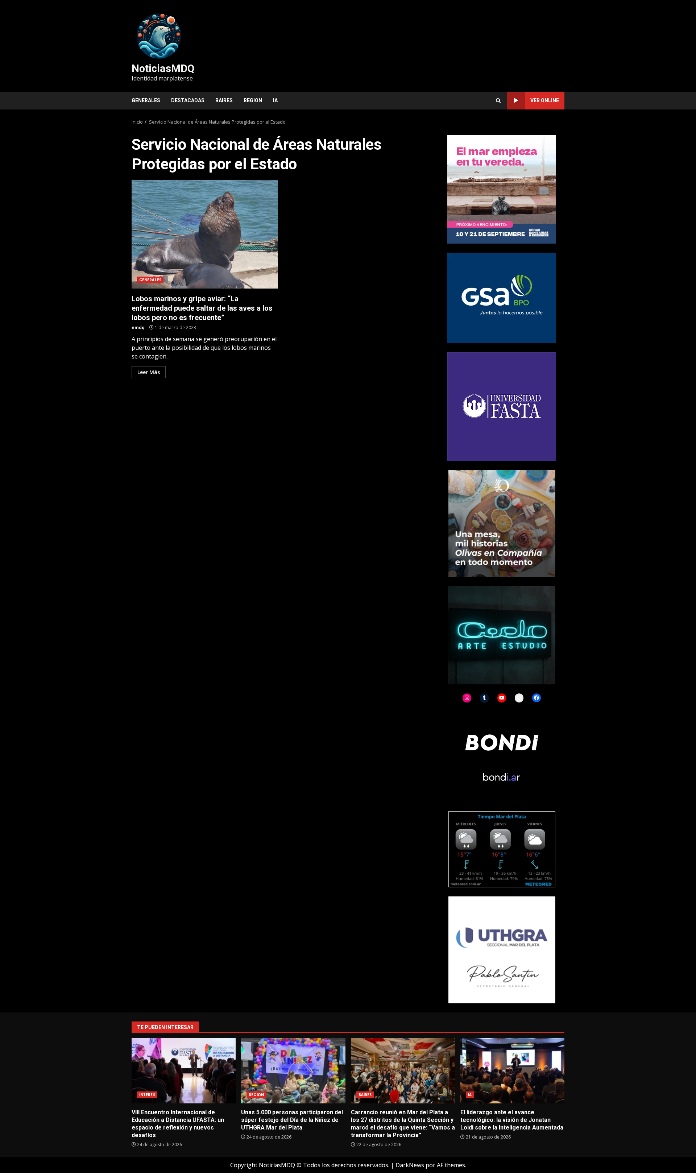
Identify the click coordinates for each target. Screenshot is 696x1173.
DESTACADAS (187, 100)
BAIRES (224, 100)
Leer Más (148, 372)
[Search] (498, 101)
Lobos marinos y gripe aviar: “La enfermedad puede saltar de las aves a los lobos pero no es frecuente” (205, 234)
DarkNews (409, 1165)
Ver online (544, 100)
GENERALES (146, 100)
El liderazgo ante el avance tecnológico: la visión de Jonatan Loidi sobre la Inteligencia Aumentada (512, 1070)
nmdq (138, 327)
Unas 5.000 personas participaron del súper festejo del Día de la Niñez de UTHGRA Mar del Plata (293, 1070)
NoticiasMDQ (163, 68)
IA (275, 100)
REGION (253, 100)
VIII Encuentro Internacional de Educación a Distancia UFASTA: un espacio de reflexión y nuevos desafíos (184, 1070)
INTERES (147, 1094)
